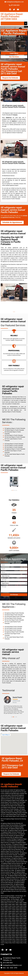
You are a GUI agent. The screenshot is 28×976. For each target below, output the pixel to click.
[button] (11, 490)
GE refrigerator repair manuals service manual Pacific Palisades (13, 210)
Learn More (14, 53)
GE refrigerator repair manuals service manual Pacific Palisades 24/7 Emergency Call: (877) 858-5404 (13, 69)
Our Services (14, 57)
